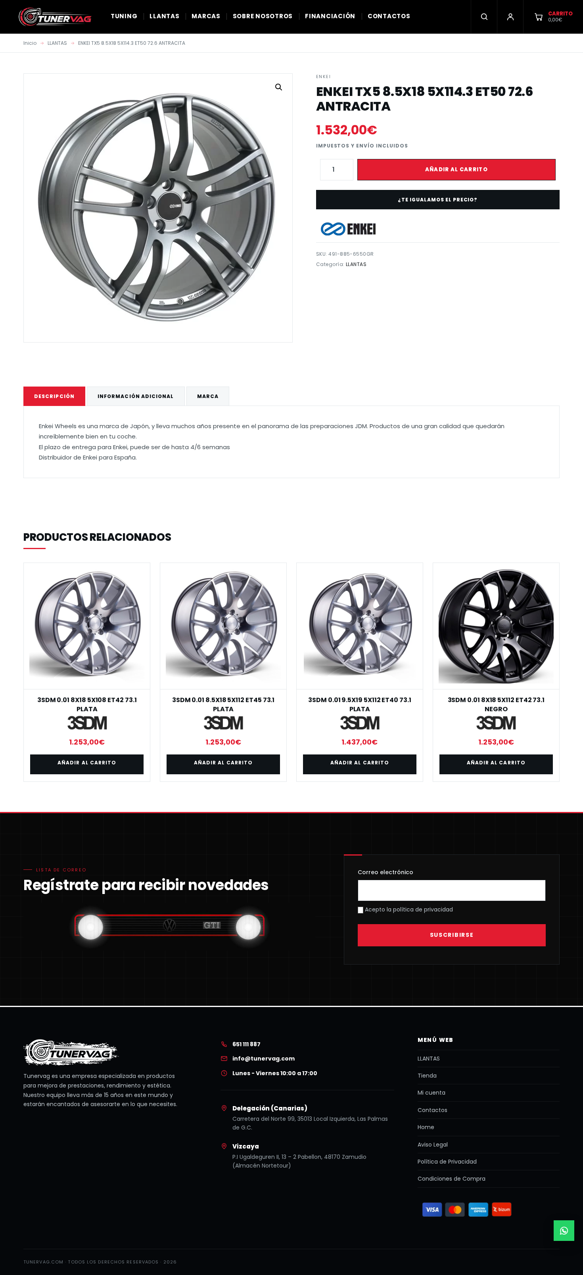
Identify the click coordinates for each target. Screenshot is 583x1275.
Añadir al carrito (456, 169)
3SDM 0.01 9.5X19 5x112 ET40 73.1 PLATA (359, 704)
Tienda (427, 1076)
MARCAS (206, 16)
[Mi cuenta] (510, 16)
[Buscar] (484, 16)
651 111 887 (246, 1044)
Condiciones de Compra (451, 1179)
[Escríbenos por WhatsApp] (564, 1230)
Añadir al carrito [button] (87, 762)
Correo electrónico (385, 872)
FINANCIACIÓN (330, 16)
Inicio (29, 43)
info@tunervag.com (263, 1058)
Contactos (432, 1110)
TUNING (124, 16)
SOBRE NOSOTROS (263, 16)
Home (426, 1127)
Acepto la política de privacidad (408, 909)
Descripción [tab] (54, 396)
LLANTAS (164, 16)
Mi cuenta (431, 1093)
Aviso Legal (433, 1145)
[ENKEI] (348, 229)
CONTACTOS (389, 16)
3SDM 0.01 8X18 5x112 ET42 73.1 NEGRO (496, 704)
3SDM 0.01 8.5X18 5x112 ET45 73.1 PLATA (223, 704)
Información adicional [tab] (136, 396)
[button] (279, 87)
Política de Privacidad (447, 1162)
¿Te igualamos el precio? (438, 199)
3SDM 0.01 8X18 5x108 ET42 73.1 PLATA (87, 704)
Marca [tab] (208, 396)
